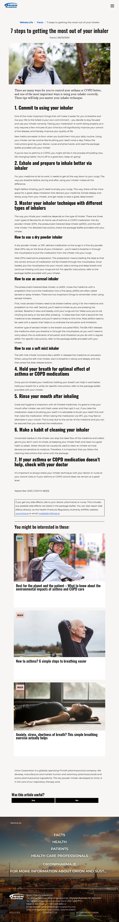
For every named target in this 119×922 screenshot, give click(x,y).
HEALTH (59, 842)
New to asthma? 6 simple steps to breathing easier (51, 661)
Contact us (50, 912)
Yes (33, 800)
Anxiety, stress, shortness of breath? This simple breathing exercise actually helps (57, 736)
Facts (40, 22)
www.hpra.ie (22, 513)
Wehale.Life (26, 22)
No (76, 800)
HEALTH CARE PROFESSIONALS (59, 856)
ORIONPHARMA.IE (59, 864)
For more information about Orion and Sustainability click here (59, 871)
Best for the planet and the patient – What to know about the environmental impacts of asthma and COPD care (58, 587)
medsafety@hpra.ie (49, 513)
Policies (14, 912)
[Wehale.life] (11, 5)
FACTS (59, 835)
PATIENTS (59, 849)
